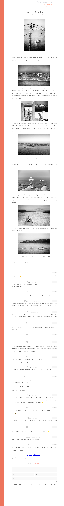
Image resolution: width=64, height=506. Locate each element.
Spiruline (29, 342)
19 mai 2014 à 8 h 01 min (34, 445)
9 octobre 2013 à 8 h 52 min (34, 357)
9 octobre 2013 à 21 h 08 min (35, 367)
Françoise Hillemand (29, 301)
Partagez (14, 489)
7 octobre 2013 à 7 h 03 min (36, 301)
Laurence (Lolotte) (29, 437)
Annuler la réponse (37, 463)
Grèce (26, 14)
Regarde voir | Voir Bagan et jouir (33, 455)
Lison (29, 312)
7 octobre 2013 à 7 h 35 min (34, 312)
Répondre (54, 272)
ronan (29, 408)
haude (29, 357)
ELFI (29, 282)
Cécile (29, 445)
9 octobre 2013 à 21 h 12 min (35, 418)
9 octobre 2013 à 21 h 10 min (35, 395)
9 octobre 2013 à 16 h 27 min (34, 408)
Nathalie (29, 427)
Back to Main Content (63, 269)
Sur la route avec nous (13, 2)
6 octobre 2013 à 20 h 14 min (34, 282)
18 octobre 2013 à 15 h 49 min (36, 437)
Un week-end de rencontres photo (19, 2)
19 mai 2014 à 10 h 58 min (34, 455)
